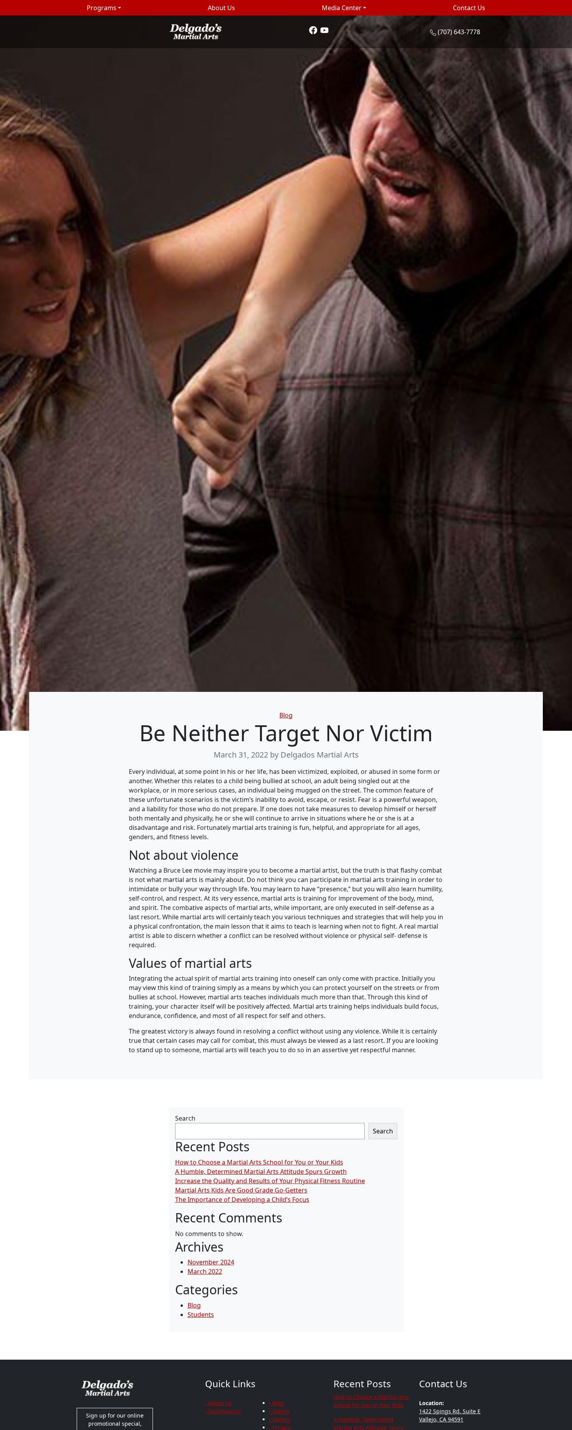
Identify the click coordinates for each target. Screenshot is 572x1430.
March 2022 (205, 1271)
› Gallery (280, 1419)
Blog (286, 715)
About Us (221, 7)
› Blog (276, 1403)
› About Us (218, 1403)
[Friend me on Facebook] (313, 30)
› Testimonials (223, 1411)
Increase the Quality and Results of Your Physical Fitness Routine (270, 1181)
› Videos (279, 1411)
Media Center (341, 7)
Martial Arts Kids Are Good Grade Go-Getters (241, 1190)
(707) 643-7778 (459, 32)
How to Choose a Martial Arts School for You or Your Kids (259, 1162)
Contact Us (469, 7)
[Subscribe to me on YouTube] (324, 30)
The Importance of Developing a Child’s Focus (242, 1199)
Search (185, 1118)
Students (201, 1314)
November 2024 (211, 1262)
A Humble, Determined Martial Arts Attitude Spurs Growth (261, 1171)
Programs (101, 7)
